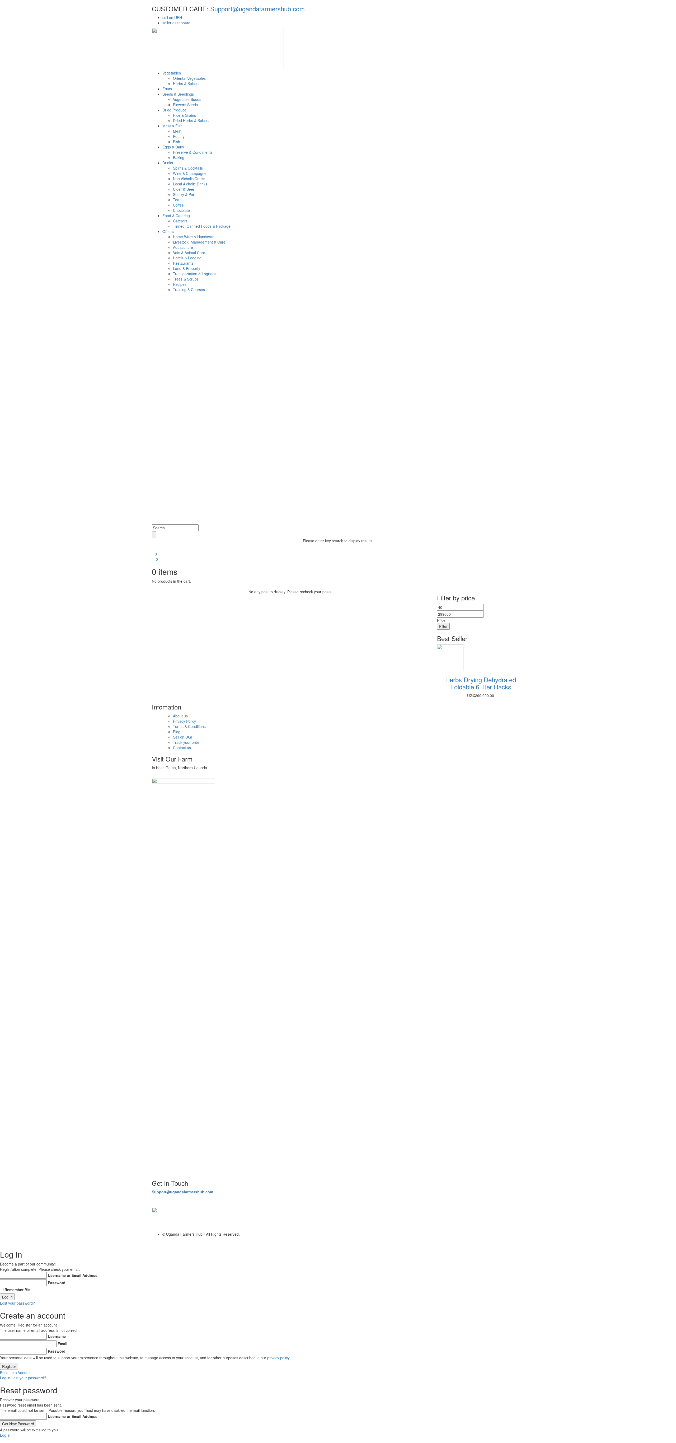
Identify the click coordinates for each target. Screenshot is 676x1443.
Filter (443, 626)
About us (180, 715)
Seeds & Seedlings (178, 94)
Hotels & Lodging (187, 257)
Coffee (178, 205)
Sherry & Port (184, 194)
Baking (178, 157)
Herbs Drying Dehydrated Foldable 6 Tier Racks (480, 683)
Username (57, 1336)
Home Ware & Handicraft (193, 236)
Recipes (179, 284)
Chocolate (181, 210)
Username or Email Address (72, 1275)
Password (56, 1282)
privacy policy (278, 1357)
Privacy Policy (184, 721)
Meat (177, 131)
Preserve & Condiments (193, 152)
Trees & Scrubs (186, 279)
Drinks (167, 162)
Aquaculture (183, 247)
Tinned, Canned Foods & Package (202, 226)
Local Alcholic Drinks (190, 183)
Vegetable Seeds (187, 99)
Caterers (180, 220)
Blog (176, 731)
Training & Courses (189, 289)
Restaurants (183, 263)
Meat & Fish (172, 125)
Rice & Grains (184, 115)
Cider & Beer (183, 189)
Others (168, 231)
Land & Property (186, 268)
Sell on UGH (183, 737)
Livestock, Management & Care (199, 242)
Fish (176, 141)
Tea (176, 199)
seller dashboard (176, 22)
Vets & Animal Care (189, 252)
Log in (5, 1377)
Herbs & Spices (186, 83)
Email (62, 1343)
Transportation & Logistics (194, 273)
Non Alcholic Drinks (189, 178)
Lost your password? (17, 1303)
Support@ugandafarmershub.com (256, 8)
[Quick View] (469, 657)
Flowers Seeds (185, 104)
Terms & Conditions (189, 726)
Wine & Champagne (189, 173)
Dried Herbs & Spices (191, 120)
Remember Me (17, 1289)
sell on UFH (172, 17)
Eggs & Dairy (173, 147)
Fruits (167, 88)
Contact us (182, 747)
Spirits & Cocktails (188, 168)
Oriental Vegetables (189, 78)
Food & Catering (176, 215)
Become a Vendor (15, 1372)
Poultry (179, 136)
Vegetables (171, 73)
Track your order (187, 742)
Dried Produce (174, 110)
